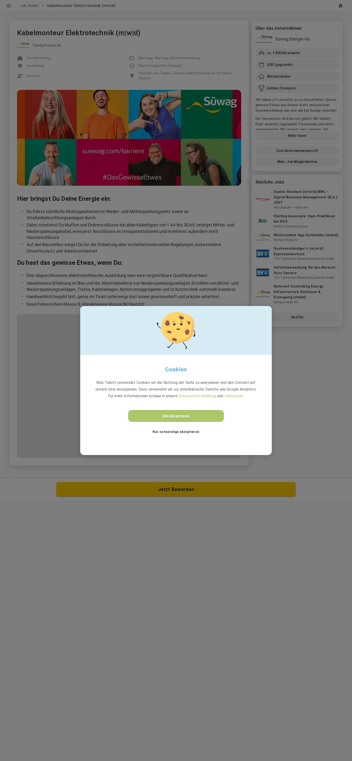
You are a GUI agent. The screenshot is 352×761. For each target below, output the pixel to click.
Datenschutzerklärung (197, 396)
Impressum (233, 396)
